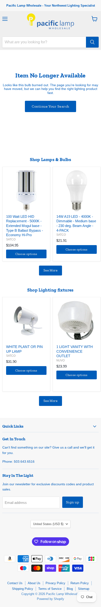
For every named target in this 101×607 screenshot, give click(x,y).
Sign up (72, 502)
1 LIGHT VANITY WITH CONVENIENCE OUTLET (74, 351)
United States (48, 524)
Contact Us (15, 583)
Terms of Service (50, 589)
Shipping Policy (22, 589)
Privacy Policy (55, 583)
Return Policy (79, 583)
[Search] (92, 42)
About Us (34, 583)
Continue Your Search (50, 106)
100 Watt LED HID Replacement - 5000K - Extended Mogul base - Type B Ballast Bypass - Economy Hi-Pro (24, 225)
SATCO (11, 239)
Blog (70, 589)
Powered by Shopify (50, 599)
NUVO (60, 360)
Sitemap (83, 589)
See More (50, 270)
